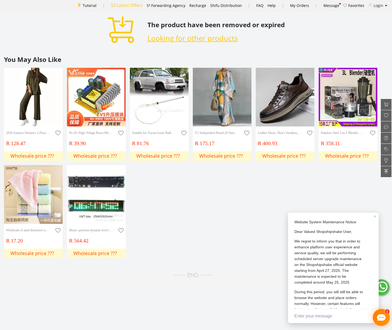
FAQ (259, 5)
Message (331, 5)
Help (271, 5)
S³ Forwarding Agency (166, 5)
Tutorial (90, 5)
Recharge (197, 5)
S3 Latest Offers (127, 5)
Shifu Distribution (226, 5)
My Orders (299, 5)
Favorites (355, 5)
